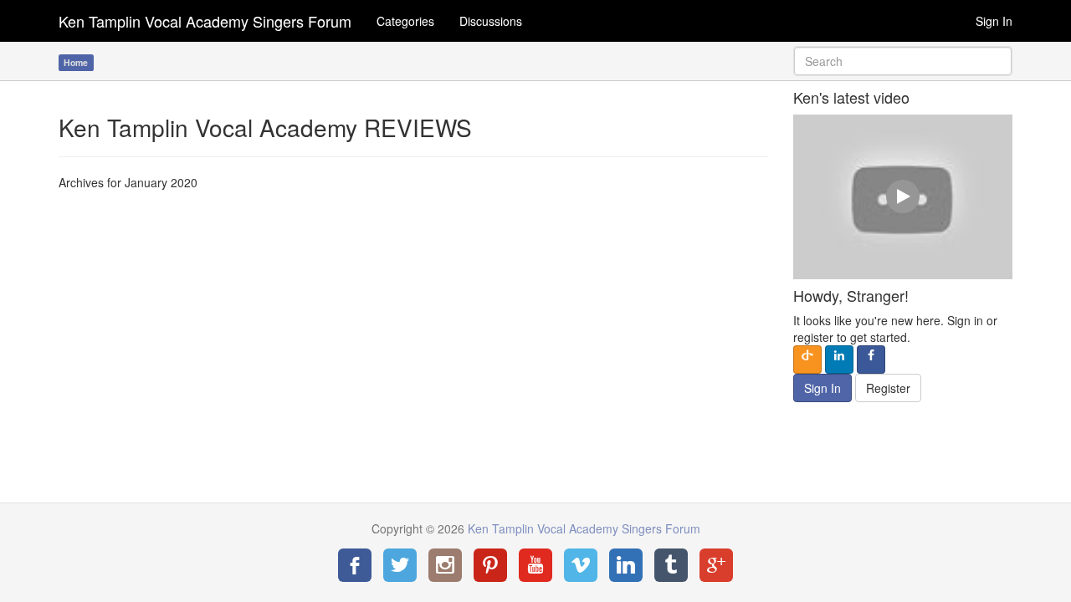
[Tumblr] (671, 565)
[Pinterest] (490, 565)
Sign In (994, 21)
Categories (405, 21)
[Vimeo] (580, 565)
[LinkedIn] (626, 565)
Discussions (490, 21)
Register (888, 388)
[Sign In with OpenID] (807, 359)
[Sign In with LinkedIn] (839, 359)
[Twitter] (400, 565)
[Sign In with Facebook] (871, 359)
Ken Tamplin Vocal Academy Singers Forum (205, 21)
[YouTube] (535, 565)
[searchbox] (903, 61)
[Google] (716, 565)
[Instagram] (445, 565)
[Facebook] (355, 565)
